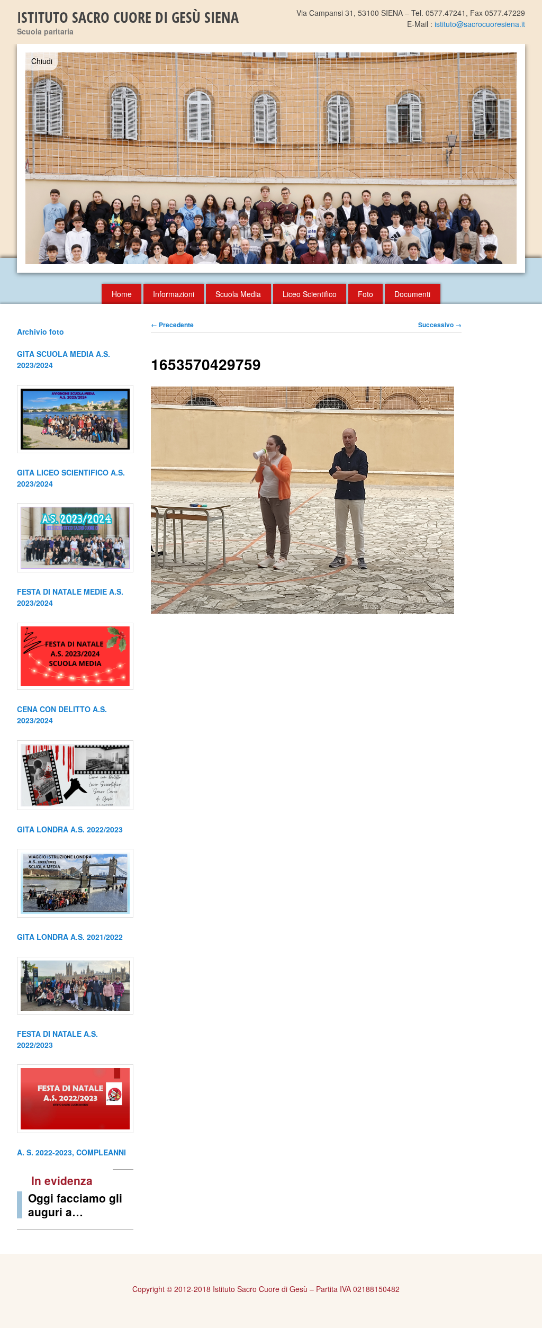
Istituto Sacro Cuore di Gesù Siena (128, 17)
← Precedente (172, 324)
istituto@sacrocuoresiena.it (480, 24)
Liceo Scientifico (310, 294)
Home (122, 294)
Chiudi (41, 61)
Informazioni (173, 294)
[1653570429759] (302, 610)
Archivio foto (40, 331)
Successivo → (440, 324)
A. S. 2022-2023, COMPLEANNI (71, 1152)
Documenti (412, 294)
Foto (365, 294)
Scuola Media (238, 294)
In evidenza (62, 1180)
